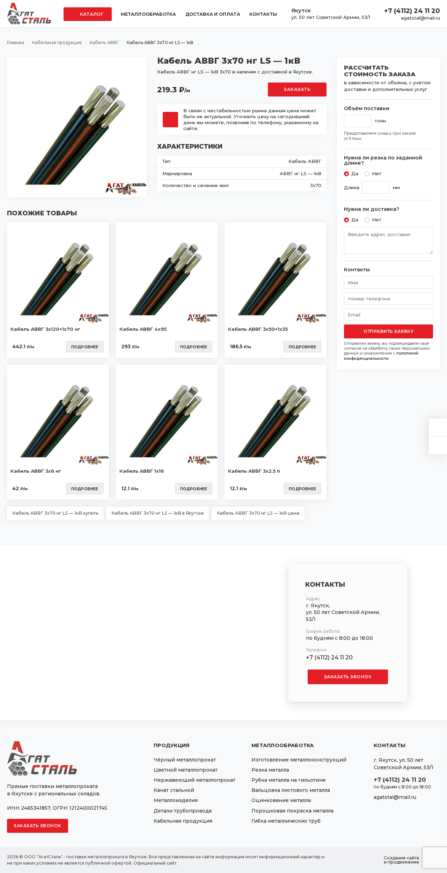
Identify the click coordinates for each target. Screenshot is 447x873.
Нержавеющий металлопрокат (194, 780)
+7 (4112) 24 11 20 (412, 11)
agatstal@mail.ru (420, 18)
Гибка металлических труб (286, 821)
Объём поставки (366, 108)
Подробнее (84, 346)
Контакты (263, 14)
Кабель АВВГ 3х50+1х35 (258, 329)
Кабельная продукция (183, 821)
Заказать (297, 89)
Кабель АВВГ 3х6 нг (35, 471)
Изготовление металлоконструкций (298, 760)
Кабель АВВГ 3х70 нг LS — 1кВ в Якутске (157, 513)
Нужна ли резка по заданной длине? (383, 160)
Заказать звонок (348, 676)
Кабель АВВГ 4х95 (143, 329)
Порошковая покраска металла (292, 811)
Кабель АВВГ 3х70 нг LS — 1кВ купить (55, 513)
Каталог (91, 14)
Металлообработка (148, 14)
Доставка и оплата (212, 14)
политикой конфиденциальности (381, 355)
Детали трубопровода (183, 811)
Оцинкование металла (281, 800)
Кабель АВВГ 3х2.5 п (254, 471)
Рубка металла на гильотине (288, 780)
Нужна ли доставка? (371, 209)
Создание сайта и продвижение (401, 860)
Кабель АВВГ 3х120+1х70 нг (45, 329)
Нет (376, 173)
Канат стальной (174, 790)
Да (354, 173)
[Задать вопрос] (438, 427)
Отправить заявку (388, 331)
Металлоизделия (176, 800)
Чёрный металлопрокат (185, 760)
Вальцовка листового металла (290, 790)
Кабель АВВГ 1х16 (141, 471)
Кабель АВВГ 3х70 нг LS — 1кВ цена (258, 513)
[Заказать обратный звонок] (438, 446)
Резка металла (270, 770)
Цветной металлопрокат (186, 770)
